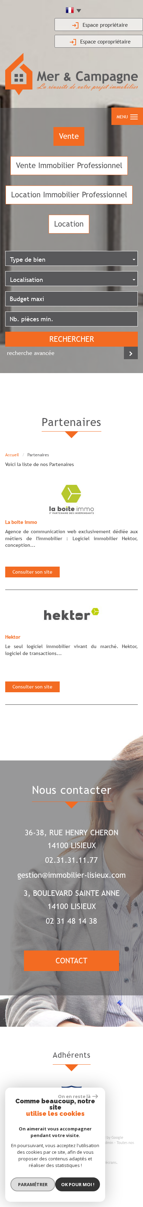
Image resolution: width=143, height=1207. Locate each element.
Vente (69, 136)
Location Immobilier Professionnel (69, 194)
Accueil (12, 455)
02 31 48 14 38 (71, 921)
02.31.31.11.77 (71, 860)
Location (69, 224)
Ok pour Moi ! (77, 1184)
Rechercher (71, 339)
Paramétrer (33, 1184)
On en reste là (74, 1096)
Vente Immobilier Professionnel (69, 165)
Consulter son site (32, 572)
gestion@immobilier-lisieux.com (71, 875)
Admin (108, 1142)
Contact (71, 960)
